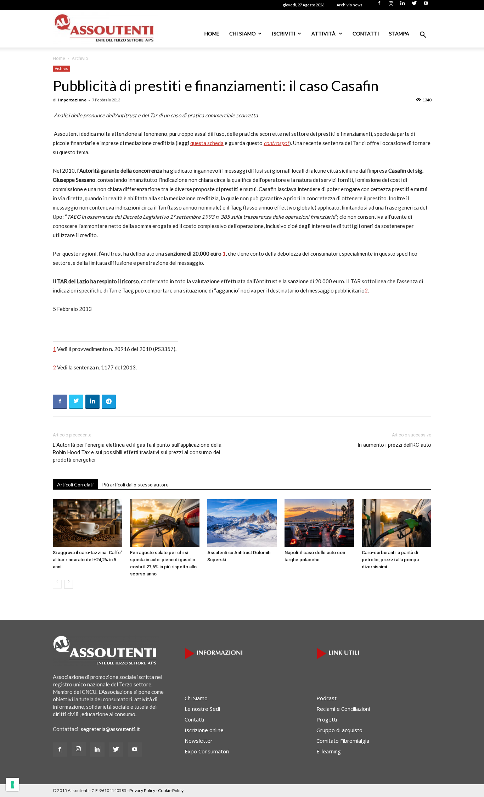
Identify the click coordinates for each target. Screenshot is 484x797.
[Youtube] (426, 5)
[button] (422, 35)
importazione (72, 99)
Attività (324, 33)
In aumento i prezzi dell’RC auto (394, 445)
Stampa (399, 33)
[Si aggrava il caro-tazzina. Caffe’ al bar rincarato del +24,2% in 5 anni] (87, 523)
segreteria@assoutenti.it (110, 729)
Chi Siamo (242, 33)
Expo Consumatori (207, 751)
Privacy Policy (142, 790)
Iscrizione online (204, 730)
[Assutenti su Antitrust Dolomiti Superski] (242, 523)
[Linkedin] (402, 5)
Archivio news (349, 4)
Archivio (61, 68)
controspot (276, 143)
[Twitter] (414, 5)
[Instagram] (390, 5)
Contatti (366, 33)
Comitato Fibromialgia (342, 740)
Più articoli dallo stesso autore (135, 484)
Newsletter (199, 740)
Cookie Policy (171, 790)
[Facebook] (379, 5)
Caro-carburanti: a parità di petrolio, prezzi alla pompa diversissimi (390, 559)
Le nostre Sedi (202, 708)
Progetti (326, 719)
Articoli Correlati (75, 484)
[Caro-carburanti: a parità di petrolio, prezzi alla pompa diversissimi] (396, 523)
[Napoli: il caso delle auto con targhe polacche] (319, 523)
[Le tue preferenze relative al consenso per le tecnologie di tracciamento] (12, 784)
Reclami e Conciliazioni (343, 708)
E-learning (328, 751)
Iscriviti (284, 33)
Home (211, 33)
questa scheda (207, 143)
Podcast (326, 698)
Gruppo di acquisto (339, 730)
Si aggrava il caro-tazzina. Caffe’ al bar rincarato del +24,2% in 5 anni (87, 559)
